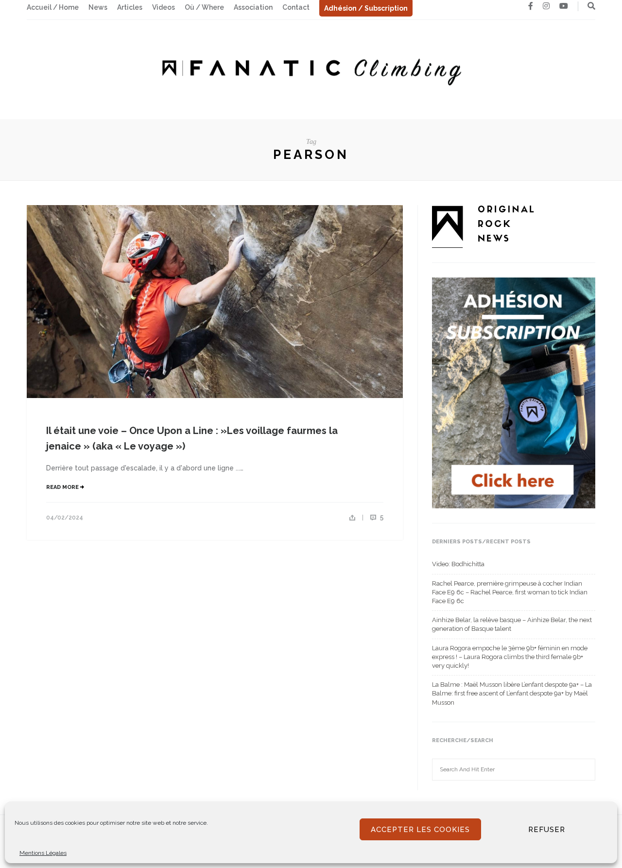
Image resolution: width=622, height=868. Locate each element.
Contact (296, 7)
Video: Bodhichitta (458, 564)
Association (253, 7)
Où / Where (204, 7)
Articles (129, 7)
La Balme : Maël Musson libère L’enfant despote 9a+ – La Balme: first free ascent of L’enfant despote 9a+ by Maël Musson (512, 693)
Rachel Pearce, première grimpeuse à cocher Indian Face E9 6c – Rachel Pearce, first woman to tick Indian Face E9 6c (509, 592)
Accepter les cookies (420, 829)
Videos (163, 7)
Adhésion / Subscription (366, 8)
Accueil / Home (53, 7)
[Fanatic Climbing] (311, 68)
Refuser (546, 829)
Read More (63, 487)
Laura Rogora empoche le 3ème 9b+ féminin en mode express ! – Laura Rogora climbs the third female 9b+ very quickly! (509, 656)
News (97, 7)
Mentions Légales (43, 853)
